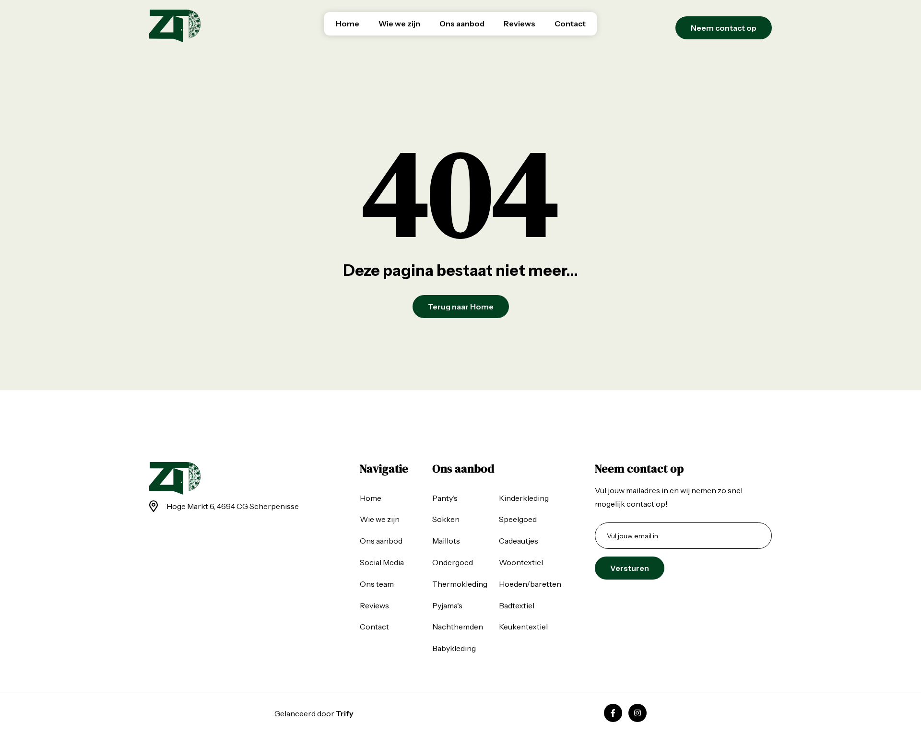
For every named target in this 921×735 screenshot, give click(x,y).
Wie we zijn (399, 23)
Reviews (519, 23)
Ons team (377, 584)
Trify (345, 713)
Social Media (382, 562)
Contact (570, 23)
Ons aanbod (461, 23)
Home (347, 23)
